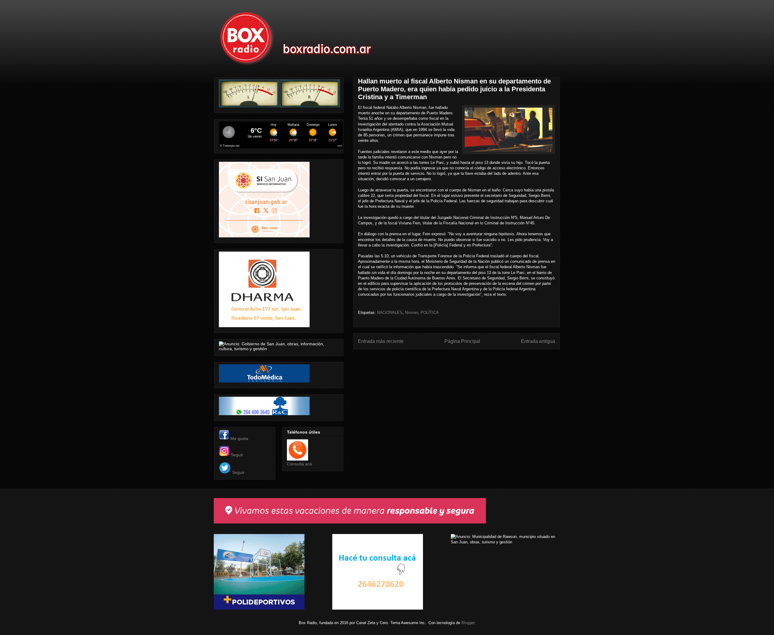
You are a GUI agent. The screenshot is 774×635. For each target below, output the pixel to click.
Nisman (411, 312)
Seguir (237, 454)
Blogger (467, 622)
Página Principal (462, 341)
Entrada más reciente (381, 341)
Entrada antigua (538, 341)
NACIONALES (389, 312)
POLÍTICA (430, 312)
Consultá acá (299, 463)
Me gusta (239, 438)
